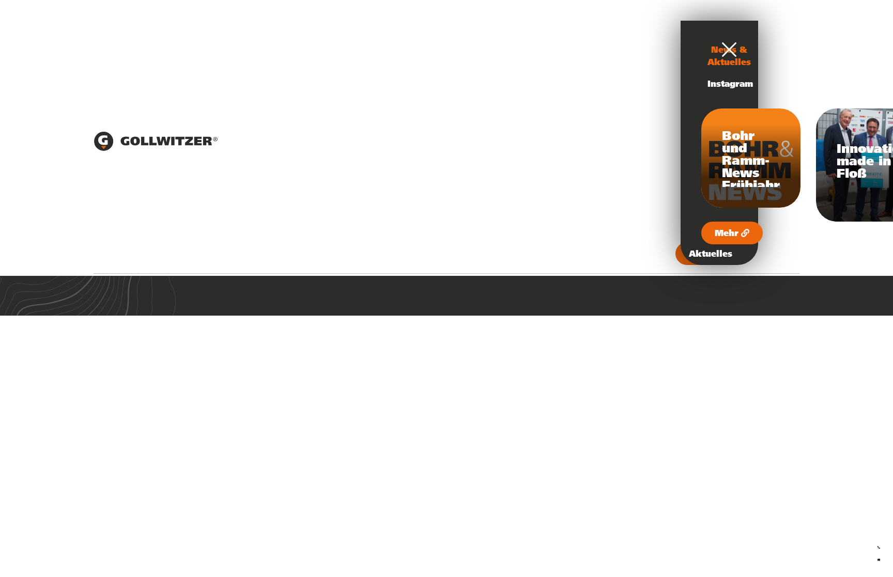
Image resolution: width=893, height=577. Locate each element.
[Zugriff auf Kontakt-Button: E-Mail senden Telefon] (878, 545)
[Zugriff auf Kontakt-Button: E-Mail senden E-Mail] (878, 558)
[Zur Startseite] (156, 148)
